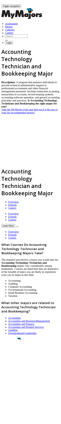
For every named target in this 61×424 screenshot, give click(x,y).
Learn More (8, 226)
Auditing (13, 330)
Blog (4, 399)
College (10, 358)
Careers (9, 32)
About (5, 377)
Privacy (14, 419)
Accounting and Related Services (26, 327)
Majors (9, 26)
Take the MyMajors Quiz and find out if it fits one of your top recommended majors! (29, 111)
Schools (12, 204)
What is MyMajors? (12, 384)
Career (10, 365)
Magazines (7, 393)
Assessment (11, 23)
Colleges (9, 29)
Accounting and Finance (21, 324)
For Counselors (9, 387)
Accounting (14, 318)
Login (9, 43)
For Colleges (8, 390)
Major (9, 350)
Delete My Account (11, 396)
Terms (4, 419)
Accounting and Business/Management (29, 321)
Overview (13, 201)
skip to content (53, 2)
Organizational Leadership (22, 333)
